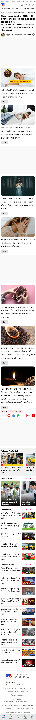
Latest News (6, 509)
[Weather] (22, 4)
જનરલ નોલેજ (5, 411)
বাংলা (27, 1)
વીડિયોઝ (26, 9)
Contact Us (7, 688)
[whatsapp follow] (18, 415)
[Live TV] (29, 4)
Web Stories (6, 478)
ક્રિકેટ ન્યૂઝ (15, 9)
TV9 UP (14, 708)
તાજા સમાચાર (7, 9)
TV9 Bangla (14, 705)
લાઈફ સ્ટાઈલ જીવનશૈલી (17, 411)
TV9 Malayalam (6, 708)
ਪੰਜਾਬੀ (31, 1)
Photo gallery (14, 12)
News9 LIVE (20, 708)
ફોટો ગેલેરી (33, 9)
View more (29, 479)
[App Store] (23, 685)
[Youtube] (9, 415)
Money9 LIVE (29, 708)
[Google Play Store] (11, 683)
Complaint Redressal (13, 692)
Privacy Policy (24, 692)
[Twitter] (20, 677)
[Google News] (13, 415)
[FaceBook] (16, 677)
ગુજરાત (21, 9)
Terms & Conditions (17, 695)
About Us (15, 688)
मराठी (23, 1)
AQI (25, 4)
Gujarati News (5, 12)
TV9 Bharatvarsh (9, 702)
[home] (2, 8)
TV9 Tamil (30, 705)
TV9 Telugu (27, 702)
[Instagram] (24, 677)
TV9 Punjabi (22, 705)
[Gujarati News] (3, 4)
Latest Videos (7, 564)
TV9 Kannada (6, 705)
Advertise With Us (25, 688)
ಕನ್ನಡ (13, 1)
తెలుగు (18, 1)
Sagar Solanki (9, 34)
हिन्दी (2, 1)
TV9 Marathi (19, 702)
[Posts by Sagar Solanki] (3, 35)
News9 (7, 1)
